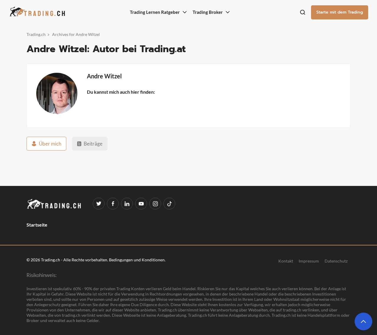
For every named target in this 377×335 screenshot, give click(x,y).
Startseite (37, 224)
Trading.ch (36, 34)
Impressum (309, 260)
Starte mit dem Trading (339, 12)
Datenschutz (336, 260)
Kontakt (285, 260)
